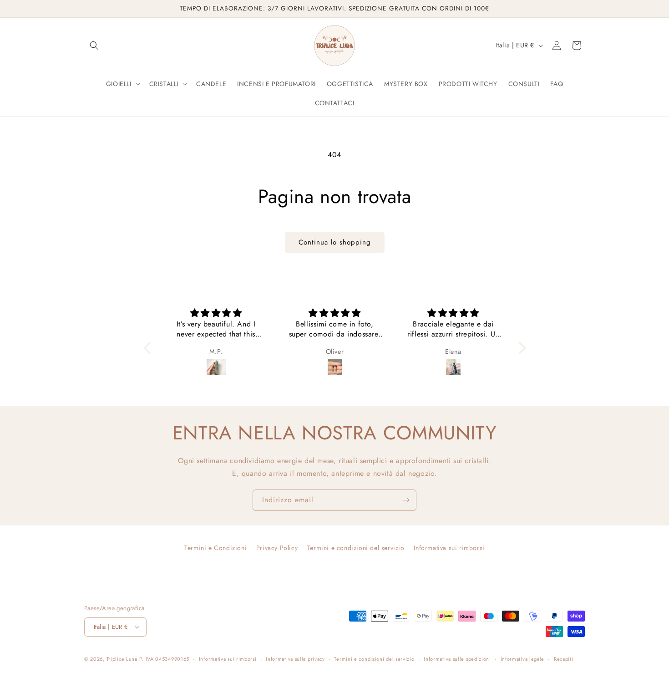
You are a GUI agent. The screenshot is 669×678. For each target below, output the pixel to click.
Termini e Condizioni (215, 547)
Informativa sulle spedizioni (457, 659)
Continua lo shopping (335, 242)
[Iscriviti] (406, 500)
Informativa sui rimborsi (449, 547)
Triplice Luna (121, 659)
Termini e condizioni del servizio (356, 547)
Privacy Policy (277, 547)
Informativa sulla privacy (295, 659)
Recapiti (563, 659)
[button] (94, 46)
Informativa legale (523, 659)
